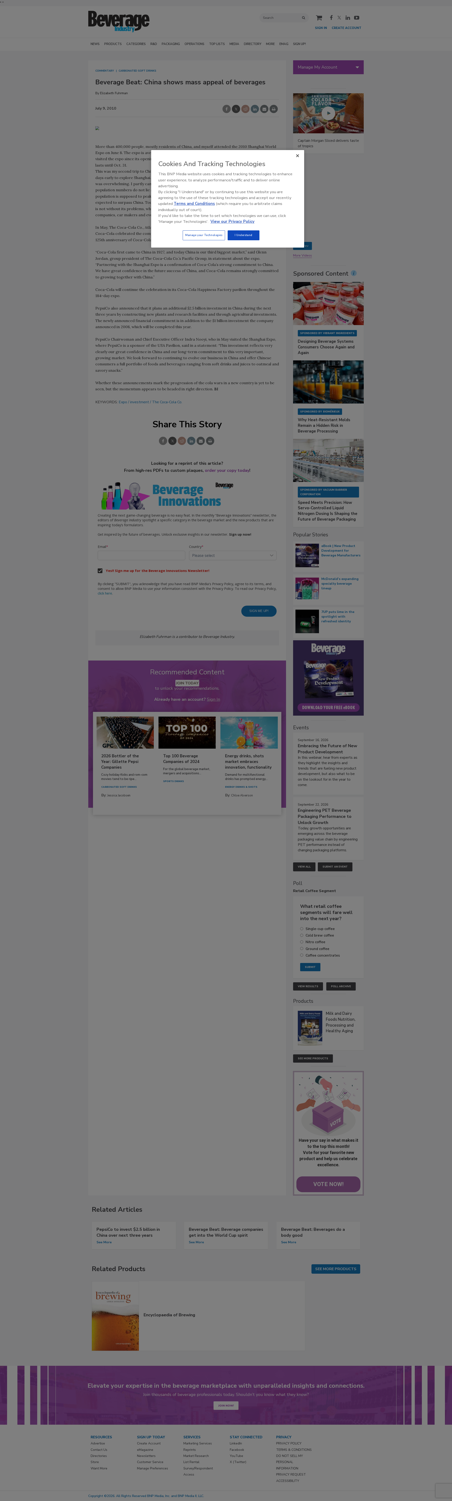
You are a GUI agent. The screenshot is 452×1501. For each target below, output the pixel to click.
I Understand (243, 235)
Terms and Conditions (194, 203)
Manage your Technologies (203, 235)
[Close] (297, 156)
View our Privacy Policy (232, 221)
